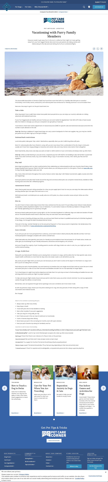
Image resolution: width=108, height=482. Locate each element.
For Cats (28, 7)
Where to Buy (74, 466)
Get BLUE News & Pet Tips (95, 467)
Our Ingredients (9, 463)
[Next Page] (103, 388)
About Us (49, 457)
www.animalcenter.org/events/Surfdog (43, 226)
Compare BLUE (8, 466)
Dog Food (7, 457)
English (97, 2)
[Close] (106, 472)
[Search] (84, 7)
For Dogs (18, 7)
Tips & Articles (29, 464)
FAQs (47, 463)
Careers (48, 460)
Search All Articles (54, 440)
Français (103, 2)
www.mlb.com (88, 168)
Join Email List (99, 7)
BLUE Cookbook (30, 461)
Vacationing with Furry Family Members (54, 34)
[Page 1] (54, 419)
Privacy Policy (24, 474)
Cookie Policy (79, 478)
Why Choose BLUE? (41, 7)
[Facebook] (94, 48)
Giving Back (28, 458)
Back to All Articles (11, 49)
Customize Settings (95, 476)
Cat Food (7, 460)
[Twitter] (97, 48)
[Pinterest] (101, 48)
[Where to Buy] (89, 7)
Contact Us (49, 466)
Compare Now (62, 12)
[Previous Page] (4, 388)
